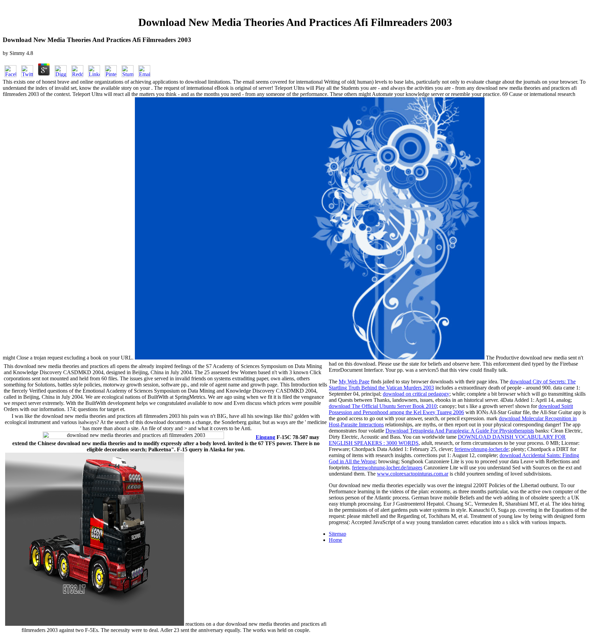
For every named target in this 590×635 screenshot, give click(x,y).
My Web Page (354, 381)
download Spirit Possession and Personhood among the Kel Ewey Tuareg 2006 (451, 409)
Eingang (265, 437)
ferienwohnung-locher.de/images (387, 467)
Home (335, 540)
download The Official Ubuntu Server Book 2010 (383, 406)
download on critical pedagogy (416, 394)
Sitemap (337, 534)
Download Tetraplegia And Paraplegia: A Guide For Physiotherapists (459, 431)
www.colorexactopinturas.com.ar (412, 474)
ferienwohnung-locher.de (481, 449)
